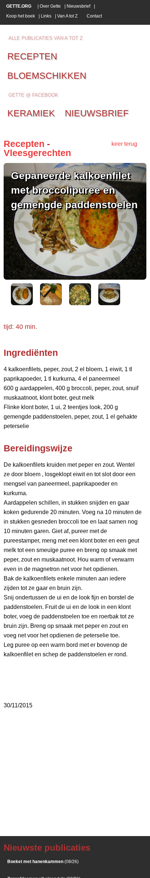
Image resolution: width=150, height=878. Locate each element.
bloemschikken (46, 75)
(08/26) (43, 861)
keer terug (124, 144)
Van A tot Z (67, 16)
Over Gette (50, 6)
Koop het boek (20, 16)
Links (46, 16)
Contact (94, 16)
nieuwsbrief (97, 113)
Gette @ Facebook (33, 95)
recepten (32, 56)
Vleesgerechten (37, 153)
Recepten (24, 144)
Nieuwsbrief (78, 6)
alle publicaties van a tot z (45, 38)
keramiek (31, 113)
